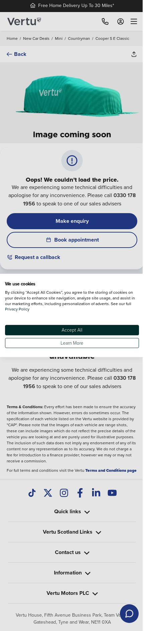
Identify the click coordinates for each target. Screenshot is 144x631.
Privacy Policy (23, 309)
